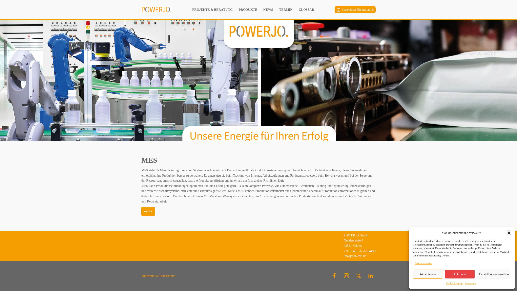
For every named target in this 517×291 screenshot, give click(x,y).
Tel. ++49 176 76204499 (360, 251)
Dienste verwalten (423, 263)
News (268, 9)
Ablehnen (460, 274)
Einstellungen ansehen (494, 274)
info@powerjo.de (355, 256)
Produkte (248, 9)
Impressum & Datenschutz (158, 275)
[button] (509, 233)
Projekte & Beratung (212, 9)
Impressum (470, 283)
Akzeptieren (428, 274)
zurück (148, 211)
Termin (286, 9)
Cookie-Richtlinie (454, 283)
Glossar (306, 9)
